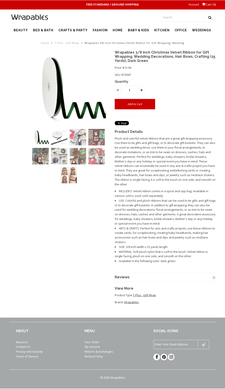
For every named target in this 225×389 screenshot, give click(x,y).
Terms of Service (27, 356)
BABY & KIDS (138, 30)
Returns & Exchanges (99, 352)
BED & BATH (43, 30)
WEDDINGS (201, 30)
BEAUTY (21, 30)
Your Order (92, 342)
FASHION (100, 30)
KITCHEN (162, 30)
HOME (118, 30)
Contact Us (23, 347)
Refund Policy (94, 356)
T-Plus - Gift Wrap (66, 43)
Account (194, 4)
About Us (22, 342)
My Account (92, 347)
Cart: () (210, 4)
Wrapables (131, 302)
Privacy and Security (29, 352)
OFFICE (181, 30)
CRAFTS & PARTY (73, 30)
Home (45, 43)
